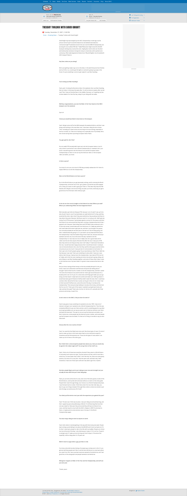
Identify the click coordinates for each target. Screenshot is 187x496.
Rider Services (72, 1)
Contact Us (76, 490)
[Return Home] (47, 10)
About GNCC (108, 1)
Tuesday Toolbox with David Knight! (68, 35)
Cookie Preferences (55, 492)
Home (44, 35)
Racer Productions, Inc (54, 493)
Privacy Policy (45, 492)
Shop (102, 1)
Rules (78, 1)
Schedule (45, 1)
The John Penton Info (91, 20)
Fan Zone (64, 1)
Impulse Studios (141, 490)
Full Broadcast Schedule (56, 20)
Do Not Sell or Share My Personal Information (71, 492)
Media (58, 1)
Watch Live (46, 20)
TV (50, 1)
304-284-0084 (70, 490)
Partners (89, 1)
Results (84, 1)
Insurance (96, 1)
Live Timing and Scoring (137, 15)
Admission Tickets (135, 20)
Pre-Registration (135, 18)
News (54, 1)
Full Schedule (102, 20)
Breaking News (52, 35)
